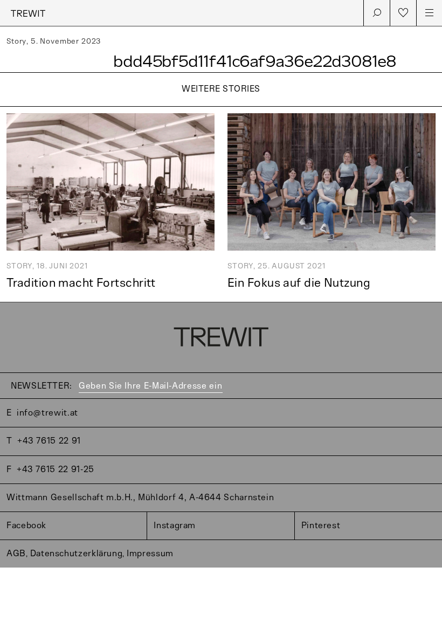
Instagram (175, 525)
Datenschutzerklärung (76, 553)
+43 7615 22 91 (49, 441)
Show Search (377, 13)
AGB (16, 553)
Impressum (150, 553)
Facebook (26, 525)
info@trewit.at (47, 413)
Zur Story (221, 107)
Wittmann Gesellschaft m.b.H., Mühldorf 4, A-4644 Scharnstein (140, 497)
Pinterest (321, 525)
